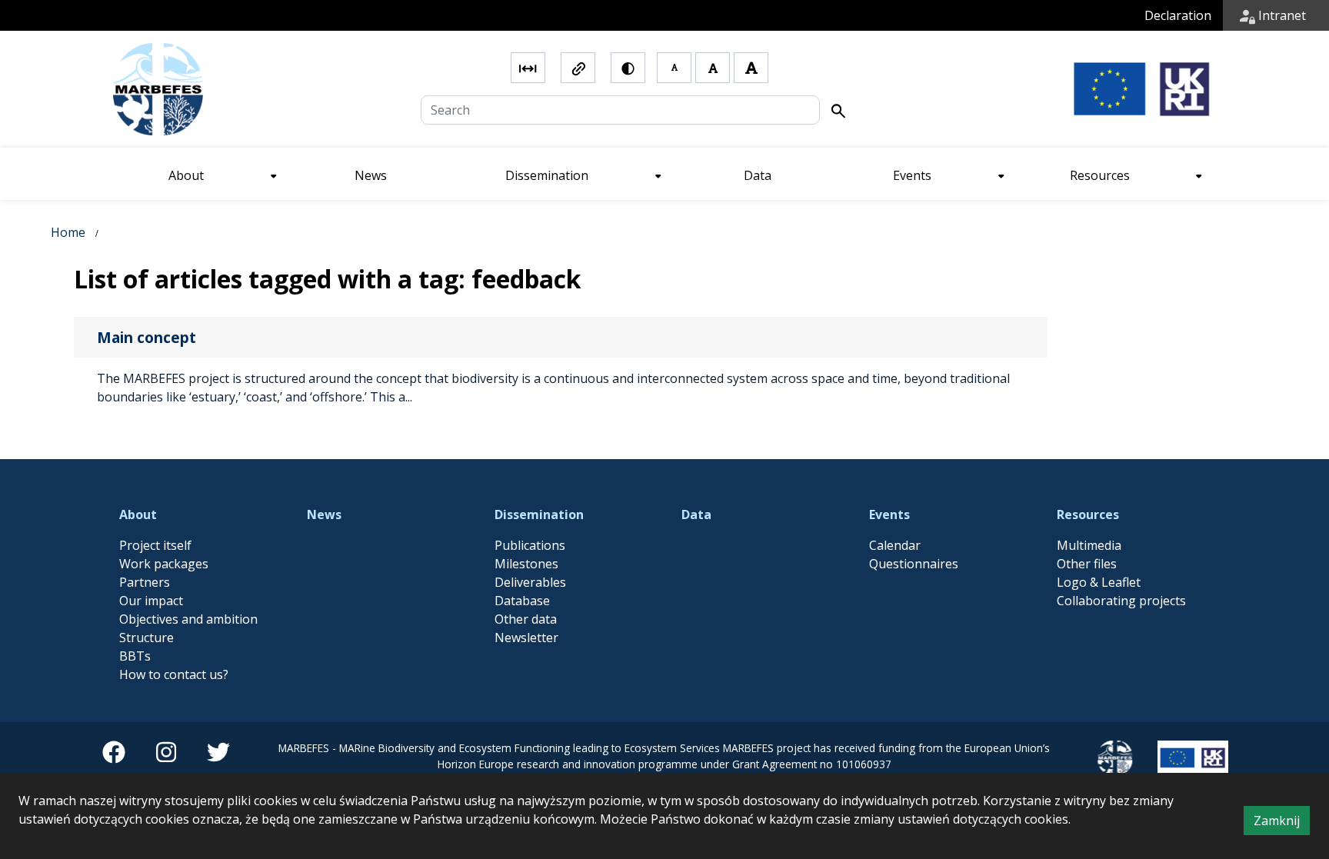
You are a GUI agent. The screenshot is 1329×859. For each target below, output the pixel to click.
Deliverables (530, 582)
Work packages (163, 563)
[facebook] (114, 758)
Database (522, 600)
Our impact (151, 600)
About (138, 514)
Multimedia (1089, 545)
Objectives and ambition (188, 619)
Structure (146, 637)
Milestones (526, 563)
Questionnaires (913, 563)
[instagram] (166, 758)
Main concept (146, 337)
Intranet (1280, 15)
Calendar (895, 545)
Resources (1088, 514)
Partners (144, 582)
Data (696, 514)
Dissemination (539, 514)
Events (889, 514)
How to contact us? (173, 674)
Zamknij (1282, 823)
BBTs (135, 656)
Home (68, 232)
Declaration (1177, 15)
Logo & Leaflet (1099, 582)
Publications (530, 545)
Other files (1087, 563)
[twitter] (218, 758)
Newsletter (526, 637)
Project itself (155, 545)
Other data (526, 619)
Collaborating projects (1121, 600)
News (324, 514)
